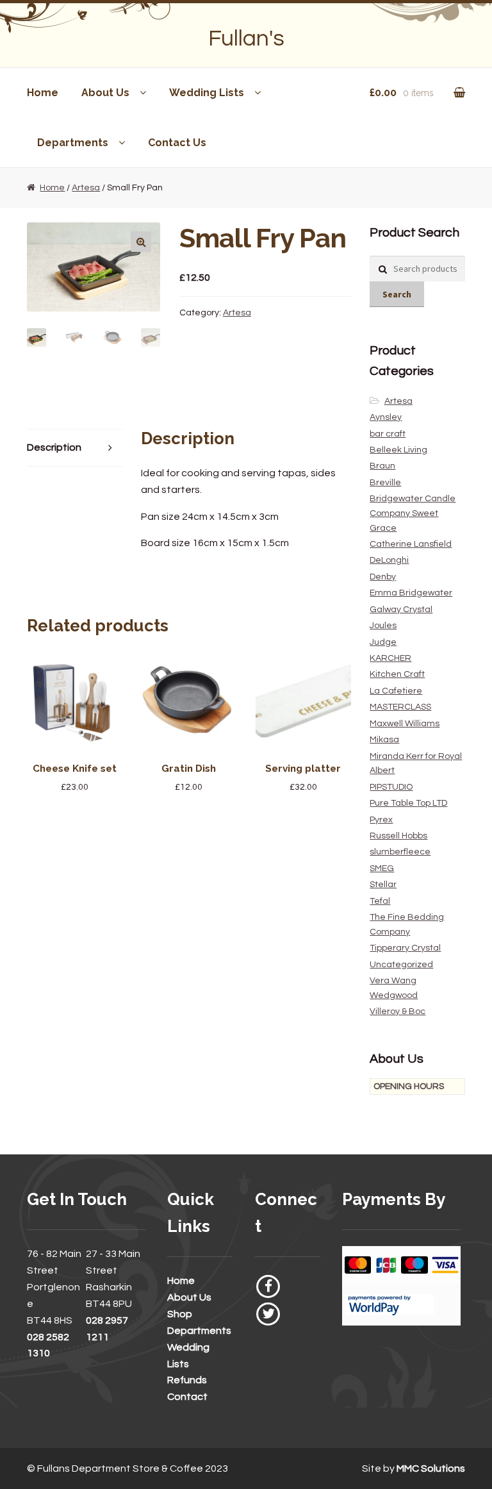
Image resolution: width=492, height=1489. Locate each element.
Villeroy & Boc (397, 1011)
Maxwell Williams (404, 723)
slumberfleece (400, 851)
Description (54, 447)
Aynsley (386, 417)
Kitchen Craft (397, 674)
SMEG (382, 868)
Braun (382, 466)
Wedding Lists (206, 93)
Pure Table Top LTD (408, 803)
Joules (383, 625)
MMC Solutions (431, 1468)
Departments (72, 143)
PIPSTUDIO (391, 787)
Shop (179, 1314)
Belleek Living (398, 449)
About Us (105, 93)
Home (42, 93)
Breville (385, 482)
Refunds (187, 1380)
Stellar (383, 884)
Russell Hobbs (398, 835)
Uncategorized (401, 964)
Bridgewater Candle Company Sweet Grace (412, 513)
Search (396, 294)
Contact (187, 1397)
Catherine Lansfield (411, 544)
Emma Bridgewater (411, 592)
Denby (383, 576)
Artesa (86, 187)
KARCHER (390, 658)
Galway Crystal (401, 609)
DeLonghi (389, 560)
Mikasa (384, 739)
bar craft (388, 433)
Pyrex (381, 819)
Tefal (380, 901)
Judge (383, 642)
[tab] (74, 448)
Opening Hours (408, 1086)
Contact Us (177, 143)
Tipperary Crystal (405, 948)
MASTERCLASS (400, 707)
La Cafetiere (396, 690)
